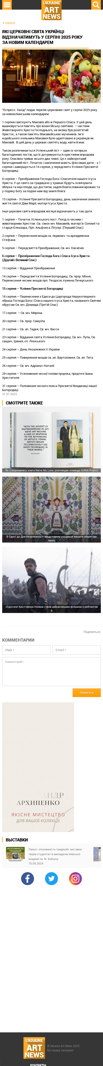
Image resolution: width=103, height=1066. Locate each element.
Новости (10, 22)
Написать (87, 692)
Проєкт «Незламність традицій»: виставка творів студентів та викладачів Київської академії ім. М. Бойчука (55, 854)
